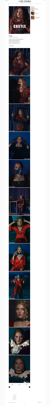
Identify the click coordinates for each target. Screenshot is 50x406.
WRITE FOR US (14, 399)
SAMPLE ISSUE (14, 398)
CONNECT (17, 3)
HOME (9, 3)
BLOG (27, 3)
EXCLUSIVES (31, 3)
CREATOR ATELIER (38, 3)
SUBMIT (22, 3)
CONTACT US (14, 394)
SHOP (13, 3)
